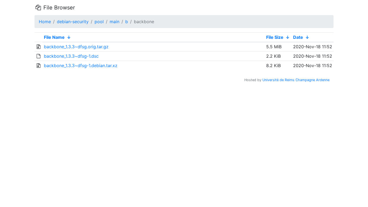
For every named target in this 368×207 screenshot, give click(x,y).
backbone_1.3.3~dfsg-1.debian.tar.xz (80, 65)
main (114, 21)
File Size (274, 37)
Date (298, 37)
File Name (54, 37)
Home (45, 21)
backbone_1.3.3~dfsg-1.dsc (71, 56)
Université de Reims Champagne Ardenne (295, 80)
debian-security (73, 21)
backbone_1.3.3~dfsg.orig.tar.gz (76, 46)
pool (99, 21)
